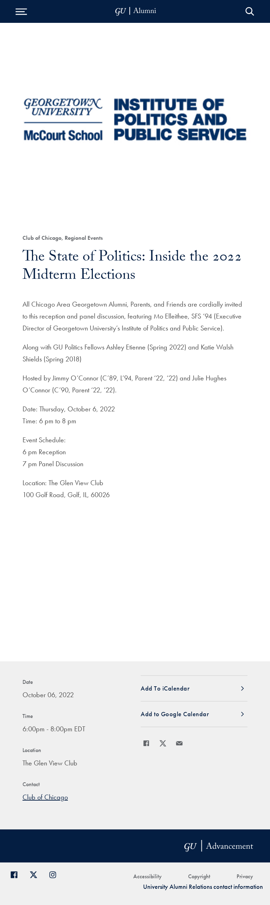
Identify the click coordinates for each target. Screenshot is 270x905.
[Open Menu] (21, 11)
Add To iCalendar (165, 688)
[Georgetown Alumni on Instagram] (55, 874)
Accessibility (147, 876)
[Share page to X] (162, 743)
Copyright (199, 876)
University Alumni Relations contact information (203, 886)
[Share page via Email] (179, 743)
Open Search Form (250, 11)
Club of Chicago (45, 797)
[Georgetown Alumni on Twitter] (36, 874)
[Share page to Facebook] (146, 743)
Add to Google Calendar (175, 714)
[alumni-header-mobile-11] (135, 11)
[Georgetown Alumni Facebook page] (17, 874)
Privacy (245, 876)
